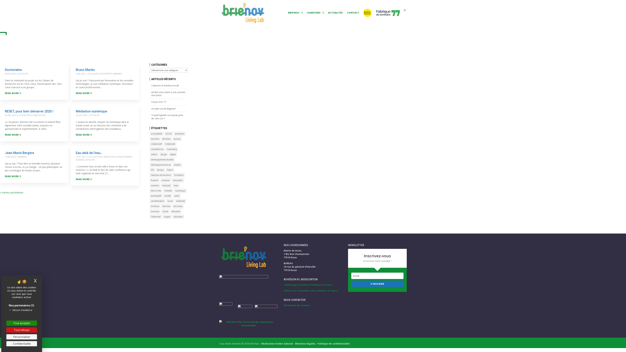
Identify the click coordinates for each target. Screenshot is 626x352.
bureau (177, 139)
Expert (170, 170)
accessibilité (156, 133)
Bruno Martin (85, 70)
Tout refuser (22, 330)
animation (179, 133)
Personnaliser (21, 337)
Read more (12, 93)
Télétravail (156, 216)
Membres (117, 73)
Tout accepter (21, 323)
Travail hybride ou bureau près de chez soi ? (167, 117)
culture (154, 154)
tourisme (155, 211)
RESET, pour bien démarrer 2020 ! (29, 111)
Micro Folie (156, 190)
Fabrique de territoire (161, 175)
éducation (178, 216)
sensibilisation (157, 201)
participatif (156, 195)
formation (179, 175)
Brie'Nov (167, 139)
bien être (155, 139)
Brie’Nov (293, 12)
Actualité (23, 73)
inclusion (166, 180)
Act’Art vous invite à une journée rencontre (168, 94)
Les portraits (105, 73)
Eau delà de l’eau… (89, 153)
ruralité (167, 195)
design (164, 154)
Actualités (335, 12)
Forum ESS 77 (158, 101)
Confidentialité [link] (22, 343)
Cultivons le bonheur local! (165, 85)
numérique (180, 190)
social (170, 201)
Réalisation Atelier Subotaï (277, 343)
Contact (353, 12)
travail (165, 211)
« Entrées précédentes (11, 192)
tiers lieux (178, 206)
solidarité (180, 201)
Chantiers (313, 12)
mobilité (168, 190)
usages (167, 216)
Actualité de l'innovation (32, 115)
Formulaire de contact (297, 305)
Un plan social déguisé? (163, 108)
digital (173, 154)
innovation (178, 180)
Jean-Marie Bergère (19, 153)
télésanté (175, 211)
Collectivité (170, 144)
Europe (160, 170)
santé (176, 195)
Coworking (172, 149)
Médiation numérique (91, 111)
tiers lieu (166, 206)
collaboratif (156, 144)
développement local (161, 164)
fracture (154, 180)
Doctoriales (13, 70)
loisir (176, 185)
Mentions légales (305, 343)
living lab (166, 185)
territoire (155, 206)
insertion (155, 185)
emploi (177, 164)
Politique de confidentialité (334, 343)
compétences (157, 149)
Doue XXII (90, 159)
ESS (152, 170)
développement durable (162, 159)
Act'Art (168, 133)
